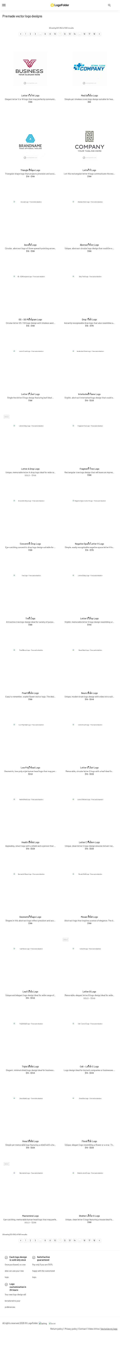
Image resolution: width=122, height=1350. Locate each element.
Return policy (56, 1328)
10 (55, 34)
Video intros (93, 1328)
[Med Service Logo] (89, 68)
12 (65, 34)
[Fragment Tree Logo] (89, 442)
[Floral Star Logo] (89, 1114)
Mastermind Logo (30, 1215)
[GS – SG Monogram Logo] (30, 292)
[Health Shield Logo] (30, 815)
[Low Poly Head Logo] (30, 740)
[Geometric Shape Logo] (30, 890)
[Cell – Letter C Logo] (89, 1039)
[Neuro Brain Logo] (89, 666)
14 (74, 34)
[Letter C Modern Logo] (89, 815)
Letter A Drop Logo (30, 468)
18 (94, 34)
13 (70, 34)
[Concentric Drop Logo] (30, 517)
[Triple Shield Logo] (30, 1039)
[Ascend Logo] (30, 218)
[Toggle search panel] (109, 5)
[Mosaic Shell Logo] (89, 890)
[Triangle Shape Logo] (30, 143)
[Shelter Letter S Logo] (89, 1189)
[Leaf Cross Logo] (30, 964)
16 (84, 34)
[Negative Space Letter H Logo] (89, 517)
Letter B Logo (89, 991)
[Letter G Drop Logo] (89, 591)
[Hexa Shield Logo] (30, 1114)
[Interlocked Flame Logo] (89, 367)
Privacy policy (71, 1328)
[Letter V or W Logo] (30, 68)
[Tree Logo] (30, 591)
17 (89, 34)
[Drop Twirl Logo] (89, 292)
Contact (83, 1328)
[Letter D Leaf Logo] (30, 367)
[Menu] (6, 5)
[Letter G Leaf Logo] (89, 740)
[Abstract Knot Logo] (89, 218)
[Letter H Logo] (89, 143)
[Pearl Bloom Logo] (30, 666)
